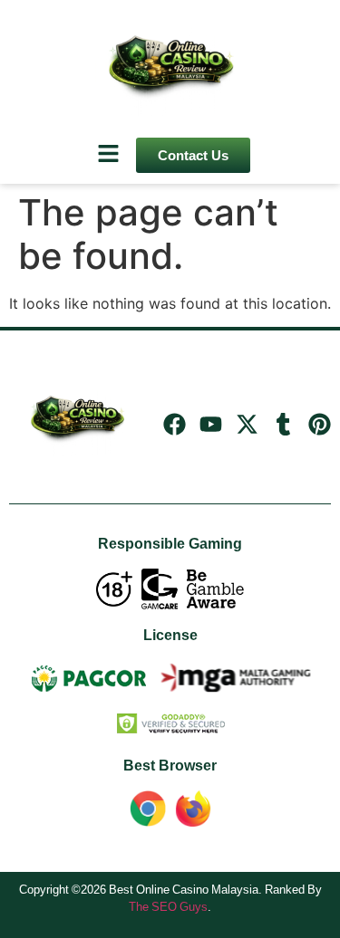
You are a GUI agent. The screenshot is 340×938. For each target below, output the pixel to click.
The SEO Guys (168, 906)
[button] (109, 154)
